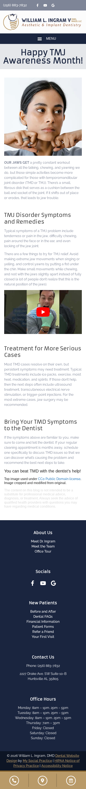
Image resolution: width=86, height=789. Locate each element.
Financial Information (43, 622)
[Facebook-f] (37, 5)
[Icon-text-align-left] (61, 5)
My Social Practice (37, 761)
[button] (39, 38)
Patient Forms (43, 627)
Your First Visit (43, 637)
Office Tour (43, 551)
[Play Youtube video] (43, 312)
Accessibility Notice (57, 766)
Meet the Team (43, 546)
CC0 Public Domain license (59, 479)
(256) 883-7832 (15, 5)
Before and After (43, 612)
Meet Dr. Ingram (43, 541)
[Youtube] (45, 5)
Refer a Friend (43, 632)
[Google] (53, 5)
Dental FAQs (43, 617)
